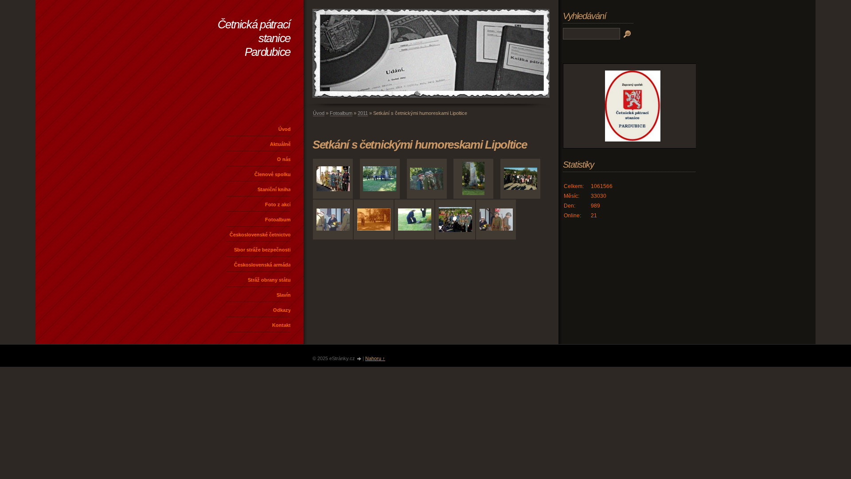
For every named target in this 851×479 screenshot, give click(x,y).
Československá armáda (262, 264)
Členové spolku (272, 174)
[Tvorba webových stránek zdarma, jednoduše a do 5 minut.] (359, 359)
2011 (363, 113)
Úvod (284, 129)
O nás (284, 159)
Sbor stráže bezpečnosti (262, 249)
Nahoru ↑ (375, 358)
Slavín (284, 295)
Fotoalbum (278, 219)
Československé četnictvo (260, 234)
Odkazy (282, 310)
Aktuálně (280, 144)
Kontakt (281, 325)
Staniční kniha (274, 189)
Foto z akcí (278, 204)
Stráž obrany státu (269, 280)
